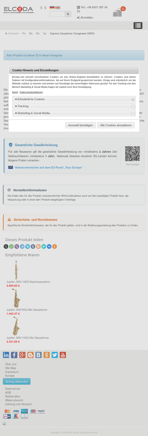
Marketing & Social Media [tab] (34, 113)
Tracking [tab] (23, 106)
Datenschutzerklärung (31, 92)
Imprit (15, 92)
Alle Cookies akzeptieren (115, 125)
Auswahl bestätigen (80, 125)
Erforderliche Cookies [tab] (31, 99)
